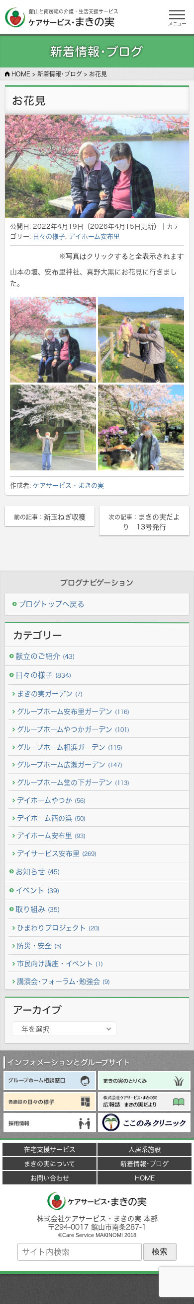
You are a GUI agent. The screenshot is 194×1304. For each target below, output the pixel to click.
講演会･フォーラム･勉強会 (63, 981)
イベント (37, 890)
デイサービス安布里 (57, 853)
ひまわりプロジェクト (58, 927)
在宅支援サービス (50, 1149)
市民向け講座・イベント (60, 963)
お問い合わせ (49, 1178)
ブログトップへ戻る (51, 604)
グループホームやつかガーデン (73, 729)
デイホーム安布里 (94, 236)
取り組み (37, 909)
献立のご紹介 (45, 656)
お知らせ (37, 871)
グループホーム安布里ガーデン (73, 711)
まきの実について (49, 1164)
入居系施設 (144, 1149)
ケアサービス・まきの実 (68, 485)
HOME (145, 1178)
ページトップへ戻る (97, 1289)
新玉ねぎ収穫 (50, 517)
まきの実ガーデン (50, 693)
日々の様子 (49, 236)
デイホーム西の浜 (51, 818)
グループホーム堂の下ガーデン (73, 782)
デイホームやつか (51, 800)
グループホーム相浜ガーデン (69, 747)
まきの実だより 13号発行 (144, 522)
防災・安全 (39, 945)
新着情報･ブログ (144, 1164)
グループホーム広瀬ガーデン (69, 764)
